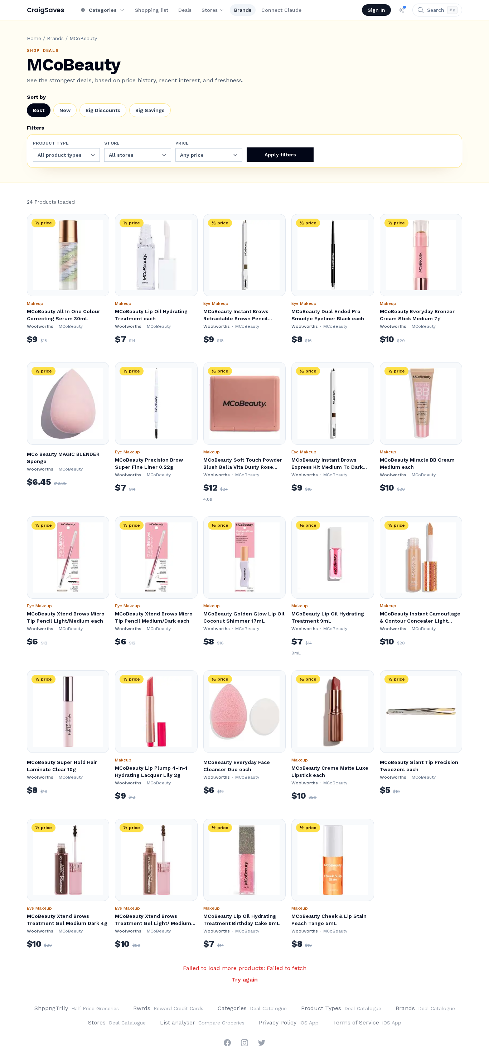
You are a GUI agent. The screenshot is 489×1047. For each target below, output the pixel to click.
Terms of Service (367, 1022)
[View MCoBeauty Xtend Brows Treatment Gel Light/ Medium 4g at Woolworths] (156, 860)
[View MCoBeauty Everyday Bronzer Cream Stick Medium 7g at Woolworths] (421, 255)
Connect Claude (281, 10)
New (65, 110)
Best (38, 110)
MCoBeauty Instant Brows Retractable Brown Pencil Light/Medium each (235, 318)
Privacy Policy (289, 1022)
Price (182, 143)
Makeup (35, 303)
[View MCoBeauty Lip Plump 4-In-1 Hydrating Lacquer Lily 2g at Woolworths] (156, 711)
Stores (210, 10)
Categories (252, 1008)
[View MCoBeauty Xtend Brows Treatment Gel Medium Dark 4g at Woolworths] (68, 860)
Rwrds (168, 1008)
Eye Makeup (215, 303)
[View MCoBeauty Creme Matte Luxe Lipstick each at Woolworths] (332, 711)
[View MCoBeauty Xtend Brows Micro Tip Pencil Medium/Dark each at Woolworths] (156, 557)
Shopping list (151, 10)
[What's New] (401, 10)
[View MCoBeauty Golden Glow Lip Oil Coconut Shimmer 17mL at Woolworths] (244, 557)
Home (34, 38)
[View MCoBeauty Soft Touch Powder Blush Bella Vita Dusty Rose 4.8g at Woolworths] (244, 403)
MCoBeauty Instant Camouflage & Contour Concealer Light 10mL (420, 621)
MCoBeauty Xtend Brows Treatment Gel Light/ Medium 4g (153, 923)
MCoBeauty (71, 326)
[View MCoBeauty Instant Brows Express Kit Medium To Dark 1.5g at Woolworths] (332, 403)
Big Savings (150, 110)
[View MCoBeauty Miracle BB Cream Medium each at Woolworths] (421, 403)
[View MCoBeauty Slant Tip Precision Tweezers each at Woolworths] (421, 711)
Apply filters (280, 154)
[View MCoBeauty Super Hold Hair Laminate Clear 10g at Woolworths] (68, 711)
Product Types (341, 1008)
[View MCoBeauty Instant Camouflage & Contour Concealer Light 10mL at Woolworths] (421, 557)
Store (112, 143)
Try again (245, 979)
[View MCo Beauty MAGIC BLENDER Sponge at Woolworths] (68, 403)
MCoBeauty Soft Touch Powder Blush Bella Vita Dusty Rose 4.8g (242, 467)
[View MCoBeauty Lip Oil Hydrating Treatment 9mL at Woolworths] (332, 557)
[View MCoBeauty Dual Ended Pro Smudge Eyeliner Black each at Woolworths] (332, 255)
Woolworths (40, 326)
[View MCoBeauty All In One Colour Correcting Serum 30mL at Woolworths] (68, 255)
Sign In (376, 10)
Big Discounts (103, 110)
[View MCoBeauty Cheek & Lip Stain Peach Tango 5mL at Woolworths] (332, 860)
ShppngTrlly (76, 1008)
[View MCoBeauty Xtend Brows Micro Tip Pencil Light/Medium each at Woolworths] (68, 557)
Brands (242, 10)
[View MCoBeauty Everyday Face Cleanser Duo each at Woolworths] (244, 711)
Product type (51, 143)
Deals (185, 10)
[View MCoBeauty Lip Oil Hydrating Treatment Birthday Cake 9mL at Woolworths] (244, 860)
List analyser (202, 1022)
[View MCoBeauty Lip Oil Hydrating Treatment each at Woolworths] (156, 255)
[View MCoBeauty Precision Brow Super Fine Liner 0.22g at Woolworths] (156, 403)
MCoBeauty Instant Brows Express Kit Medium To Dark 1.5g (327, 467)
